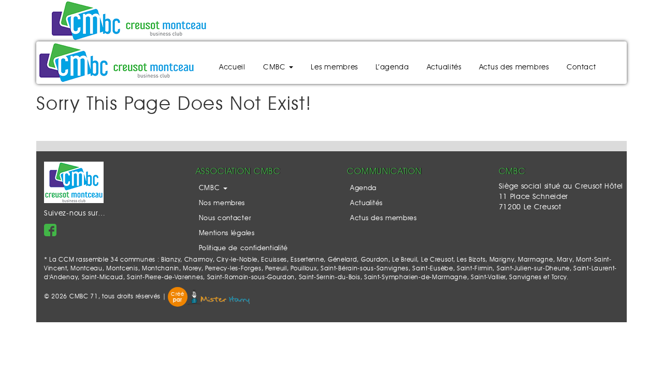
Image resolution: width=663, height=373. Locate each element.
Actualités (444, 67)
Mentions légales (227, 233)
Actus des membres (514, 67)
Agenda (363, 188)
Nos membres (222, 203)
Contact (581, 67)
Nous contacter (225, 218)
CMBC (276, 67)
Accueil (232, 67)
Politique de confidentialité (244, 248)
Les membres (334, 67)
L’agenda (392, 67)
